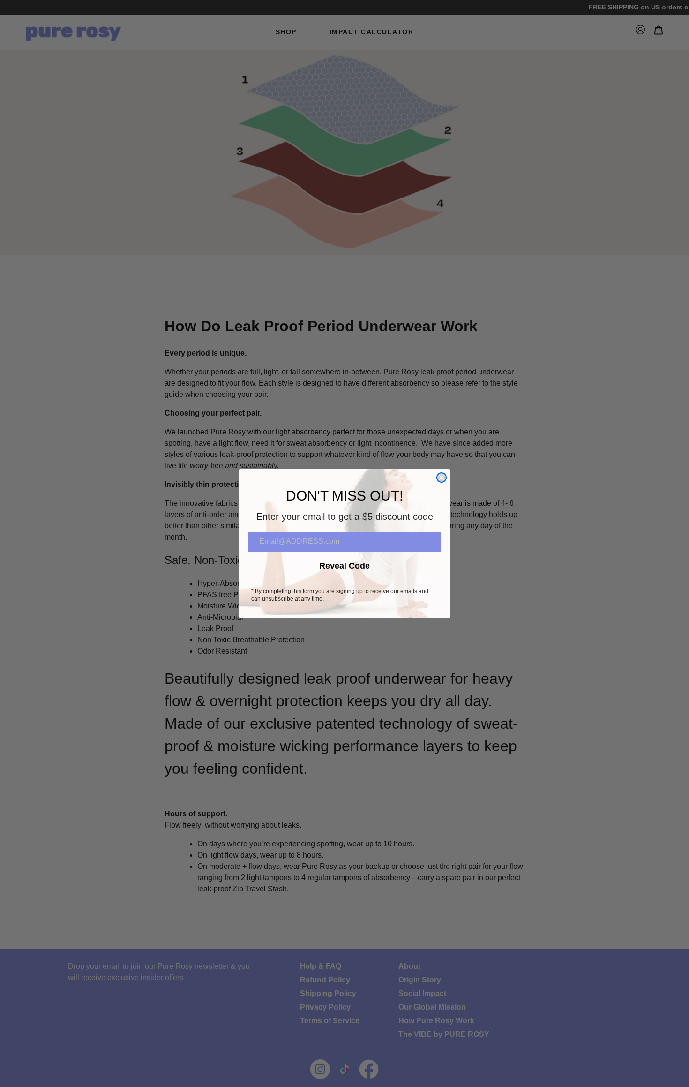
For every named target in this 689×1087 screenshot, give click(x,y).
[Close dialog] (441, 477)
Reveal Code (344, 565)
